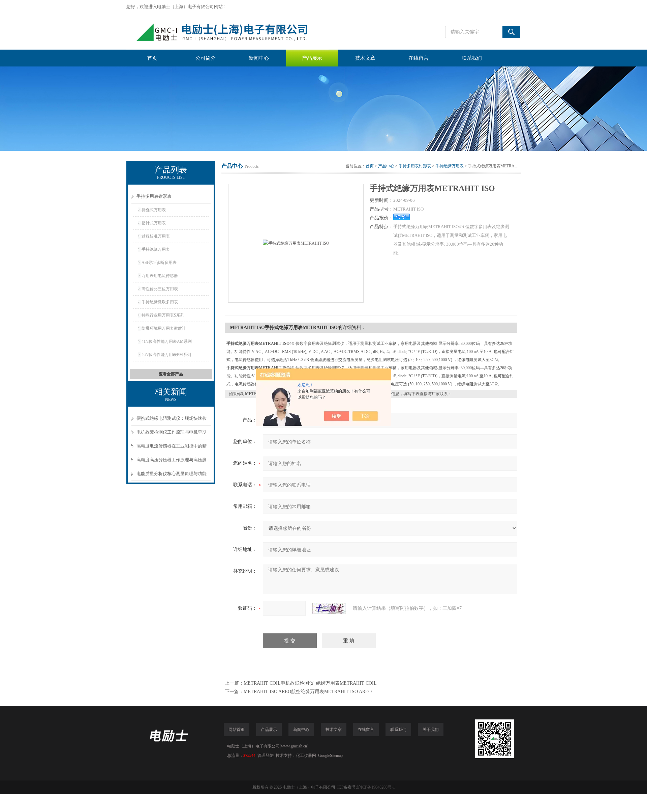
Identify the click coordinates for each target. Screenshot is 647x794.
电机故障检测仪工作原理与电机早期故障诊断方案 (171, 434)
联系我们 (472, 58)
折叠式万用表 (154, 210)
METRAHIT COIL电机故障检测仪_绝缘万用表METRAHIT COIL (310, 683)
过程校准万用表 (156, 236)
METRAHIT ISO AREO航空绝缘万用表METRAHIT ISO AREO (308, 691)
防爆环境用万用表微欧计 (164, 328)
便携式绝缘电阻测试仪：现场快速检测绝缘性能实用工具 (171, 421)
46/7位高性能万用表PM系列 (166, 354)
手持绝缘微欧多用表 (160, 302)
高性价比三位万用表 (160, 288)
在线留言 (418, 58)
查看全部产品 (171, 374)
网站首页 (236, 729)
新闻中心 (259, 58)
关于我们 (431, 729)
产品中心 (386, 166)
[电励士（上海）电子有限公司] (227, 32)
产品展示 (312, 58)
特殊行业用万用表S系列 (163, 315)
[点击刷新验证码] (329, 608)
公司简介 (205, 58)
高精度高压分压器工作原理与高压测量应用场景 (171, 462)
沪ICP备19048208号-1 (376, 787)
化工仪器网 (306, 755)
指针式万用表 (154, 223)
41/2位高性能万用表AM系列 (167, 341)
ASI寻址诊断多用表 (159, 262)
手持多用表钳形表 (154, 196)
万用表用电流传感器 (160, 275)
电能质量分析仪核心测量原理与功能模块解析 (171, 476)
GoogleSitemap (330, 755)
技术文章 (365, 58)
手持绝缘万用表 (156, 249)
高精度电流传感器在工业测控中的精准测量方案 (171, 448)
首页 (152, 58)
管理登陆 (265, 755)
